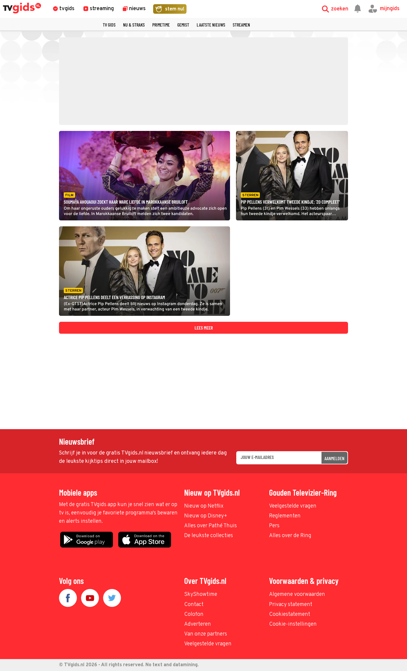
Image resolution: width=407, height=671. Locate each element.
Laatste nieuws (211, 24)
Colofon (194, 614)
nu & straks (134, 24)
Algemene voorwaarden (297, 594)
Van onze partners (205, 634)
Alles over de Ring (290, 535)
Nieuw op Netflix (203, 506)
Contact (194, 604)
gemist (183, 24)
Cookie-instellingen (293, 624)
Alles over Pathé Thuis (210, 525)
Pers (274, 525)
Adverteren (197, 624)
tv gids (109, 24)
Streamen (241, 24)
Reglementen (285, 516)
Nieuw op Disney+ (205, 516)
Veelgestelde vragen (292, 506)
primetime (161, 24)
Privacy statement (290, 604)
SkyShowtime (200, 594)
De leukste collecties (208, 535)
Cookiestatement (289, 614)
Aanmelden (334, 458)
